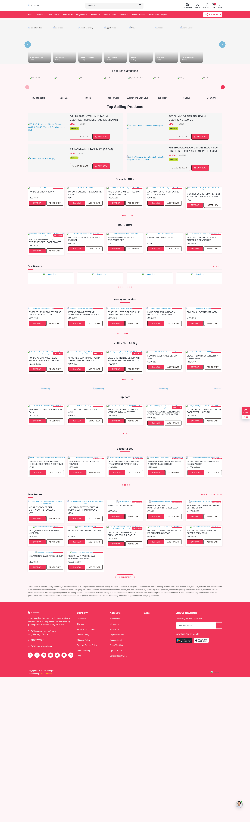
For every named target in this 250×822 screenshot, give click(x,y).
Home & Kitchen (138, 15)
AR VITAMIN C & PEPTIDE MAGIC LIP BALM (46, 411)
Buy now (102, 137)
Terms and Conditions (86, 629)
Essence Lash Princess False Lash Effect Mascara (45, 313)
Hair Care (66, 15)
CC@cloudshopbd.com (41, 646)
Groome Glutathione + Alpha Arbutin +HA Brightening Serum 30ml (84, 359)
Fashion (123, 15)
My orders (114, 624)
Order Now (212, 205)
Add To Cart (81, 137)
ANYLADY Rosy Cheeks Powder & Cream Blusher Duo (164, 462)
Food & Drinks (110, 15)
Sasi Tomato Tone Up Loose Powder (83, 462)
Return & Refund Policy (87, 645)
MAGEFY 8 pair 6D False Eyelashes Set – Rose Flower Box (45, 241)
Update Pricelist (116, 650)
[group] (51, 278)
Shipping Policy (83, 640)
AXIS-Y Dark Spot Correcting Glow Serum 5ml (163, 193)
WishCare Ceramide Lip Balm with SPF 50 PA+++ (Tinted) (123, 411)
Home (30, 15)
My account (115, 619)
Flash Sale (215, 15)
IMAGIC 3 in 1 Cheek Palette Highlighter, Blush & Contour (45, 462)
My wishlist (114, 629)
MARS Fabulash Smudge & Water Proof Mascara (161, 313)
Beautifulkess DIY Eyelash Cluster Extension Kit (201, 239)
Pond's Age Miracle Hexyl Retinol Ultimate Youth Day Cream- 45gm (44, 359)
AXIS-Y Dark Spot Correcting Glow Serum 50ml (124, 193)
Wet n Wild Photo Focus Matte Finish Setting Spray (164, 532)
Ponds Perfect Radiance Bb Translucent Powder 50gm (123, 462)
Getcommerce (46, 673)
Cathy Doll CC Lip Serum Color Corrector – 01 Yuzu (204, 411)
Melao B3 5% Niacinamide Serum (46, 556)
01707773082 (37, 640)
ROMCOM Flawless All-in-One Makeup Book (202, 462)
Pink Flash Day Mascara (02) (202, 312)
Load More (125, 577)
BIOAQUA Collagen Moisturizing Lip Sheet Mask (162, 506)
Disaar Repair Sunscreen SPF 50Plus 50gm (203, 357)
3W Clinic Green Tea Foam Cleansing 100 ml (187, 118)
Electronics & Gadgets (158, 15)
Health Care (95, 15)
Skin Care (53, 15)
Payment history (117, 635)
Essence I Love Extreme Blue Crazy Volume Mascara (124, 313)
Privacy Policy (83, 635)
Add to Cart (55, 203)
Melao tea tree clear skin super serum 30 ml (201, 532)
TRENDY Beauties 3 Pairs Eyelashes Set (121, 239)
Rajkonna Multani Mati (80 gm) (91, 149)
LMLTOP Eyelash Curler (160, 238)
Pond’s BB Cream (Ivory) (42, 192)
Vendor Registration (118, 656)
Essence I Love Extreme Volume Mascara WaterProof (84, 313)
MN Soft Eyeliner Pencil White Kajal (85, 193)
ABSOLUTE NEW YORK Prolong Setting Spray (203, 506)
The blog (80, 624)
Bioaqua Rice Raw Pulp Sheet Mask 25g (45, 532)
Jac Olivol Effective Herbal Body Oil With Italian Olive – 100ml (83, 508)
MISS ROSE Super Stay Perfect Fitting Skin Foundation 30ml (203, 195)
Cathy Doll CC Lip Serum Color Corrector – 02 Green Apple (164, 413)
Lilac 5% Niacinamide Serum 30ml (162, 357)
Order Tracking (116, 645)
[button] (27, 87)
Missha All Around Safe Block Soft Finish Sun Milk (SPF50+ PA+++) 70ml (194, 149)
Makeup (39, 15)
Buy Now (37, 203)
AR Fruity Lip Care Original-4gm (83, 411)
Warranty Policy (83, 650)
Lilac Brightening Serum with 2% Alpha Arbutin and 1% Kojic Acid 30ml (124, 359)
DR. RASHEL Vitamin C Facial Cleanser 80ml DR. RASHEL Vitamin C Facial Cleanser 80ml (95, 118)
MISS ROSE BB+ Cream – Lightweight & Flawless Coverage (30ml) (42, 508)
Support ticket (116, 640)
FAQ (79, 656)
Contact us (81, 619)
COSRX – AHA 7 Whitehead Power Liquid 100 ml (81, 557)
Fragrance (80, 15)
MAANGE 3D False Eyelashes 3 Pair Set (84, 239)
